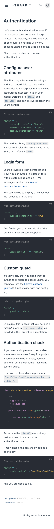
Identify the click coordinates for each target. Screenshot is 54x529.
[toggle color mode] (40, 5)
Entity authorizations (35, 515)
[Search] (47, 5)
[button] (6, 5)
